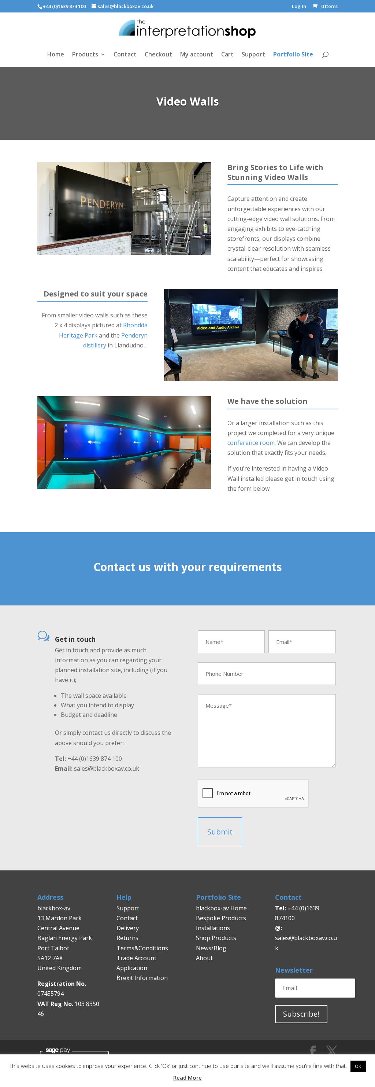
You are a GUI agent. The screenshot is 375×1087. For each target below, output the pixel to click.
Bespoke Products (221, 918)
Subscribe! (301, 1014)
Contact (125, 55)
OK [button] (358, 1066)
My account (196, 55)
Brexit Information (142, 978)
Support (253, 55)
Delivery (127, 928)
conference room (251, 443)
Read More (187, 1077)
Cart (227, 55)
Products (85, 55)
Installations (213, 928)
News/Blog (211, 948)
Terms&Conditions (142, 948)
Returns (128, 938)
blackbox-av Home (221, 908)
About (204, 958)
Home (55, 55)
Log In (299, 7)
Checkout (158, 55)
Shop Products (216, 938)
